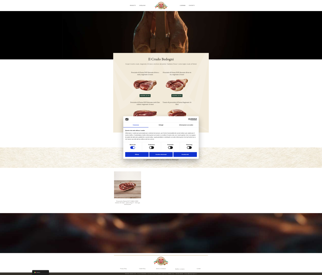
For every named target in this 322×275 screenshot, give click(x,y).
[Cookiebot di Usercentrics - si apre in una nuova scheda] (189, 119)
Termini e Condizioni (161, 268)
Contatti (192, 5)
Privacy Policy (123, 268)
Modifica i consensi (179, 269)
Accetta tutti (185, 154)
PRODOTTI (133, 5)
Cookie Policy (142, 268)
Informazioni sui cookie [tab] (186, 125)
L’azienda (182, 5)
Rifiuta (137, 154)
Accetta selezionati (161, 154)
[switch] (151, 147)
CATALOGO (142, 5)
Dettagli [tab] (161, 125)
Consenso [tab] (136, 125)
